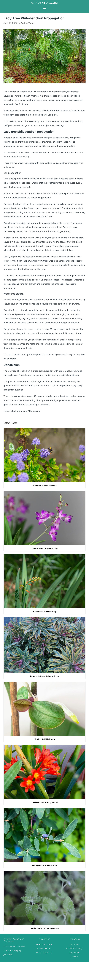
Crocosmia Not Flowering (44, 611)
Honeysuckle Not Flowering (44, 865)
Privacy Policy (44, 948)
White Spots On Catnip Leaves (45, 928)
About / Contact (44, 952)
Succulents (74, 944)
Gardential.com (44, 3)
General (74, 956)
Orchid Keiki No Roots (45, 739)
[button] (44, 8)
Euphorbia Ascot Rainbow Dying (44, 676)
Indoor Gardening (74, 948)
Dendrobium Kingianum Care (45, 548)
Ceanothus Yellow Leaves (45, 485)
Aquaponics (74, 952)
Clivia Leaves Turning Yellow (45, 802)
